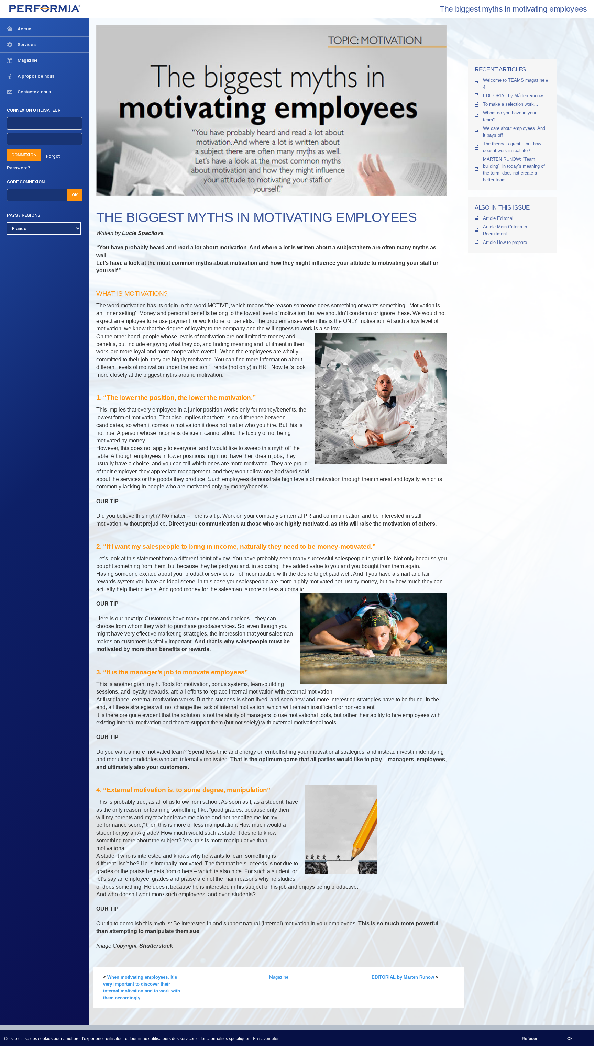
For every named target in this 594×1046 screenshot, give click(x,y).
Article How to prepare (505, 242)
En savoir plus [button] (266, 1038)
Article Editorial (498, 218)
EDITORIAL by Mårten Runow (403, 977)
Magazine (278, 977)
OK (75, 195)
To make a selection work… (510, 104)
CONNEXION (23, 154)
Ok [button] (570, 1038)
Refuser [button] (530, 1038)
